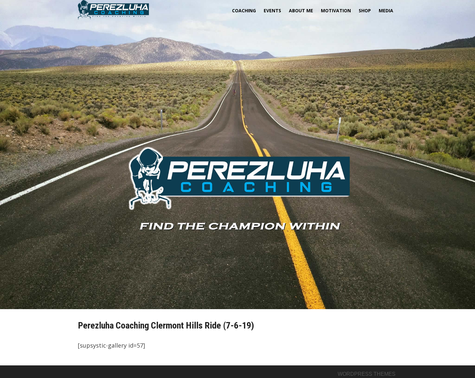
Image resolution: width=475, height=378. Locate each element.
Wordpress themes (367, 374)
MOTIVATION (336, 10)
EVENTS (272, 10)
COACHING (244, 10)
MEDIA (386, 10)
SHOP (365, 10)
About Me (301, 10)
